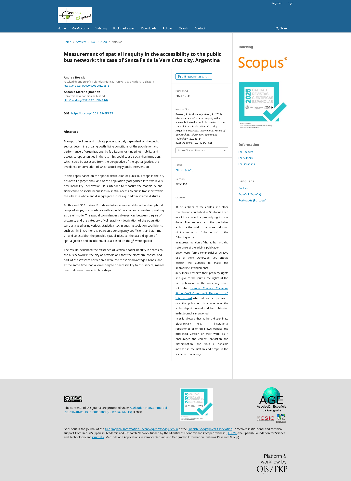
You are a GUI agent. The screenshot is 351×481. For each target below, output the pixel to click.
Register (277, 3)
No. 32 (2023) (99, 42)
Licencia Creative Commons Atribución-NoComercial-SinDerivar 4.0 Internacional (202, 293)
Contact (200, 28)
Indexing (101, 28)
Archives (81, 42)
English (243, 188)
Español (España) (249, 194)
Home (62, 28)
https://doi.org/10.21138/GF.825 (92, 113)
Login (290, 3)
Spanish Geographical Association (210, 429)
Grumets (98, 437)
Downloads (148, 28)
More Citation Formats (191, 150)
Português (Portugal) (252, 200)
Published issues (124, 28)
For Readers (245, 152)
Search (183, 28)
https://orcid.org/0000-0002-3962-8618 (86, 85)
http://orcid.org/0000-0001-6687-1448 (86, 100)
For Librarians (246, 164)
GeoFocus (79, 28)
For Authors (245, 158)
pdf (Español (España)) (195, 76)
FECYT (232, 433)
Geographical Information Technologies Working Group (141, 429)
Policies (168, 28)
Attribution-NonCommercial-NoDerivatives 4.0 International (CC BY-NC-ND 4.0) (116, 410)
